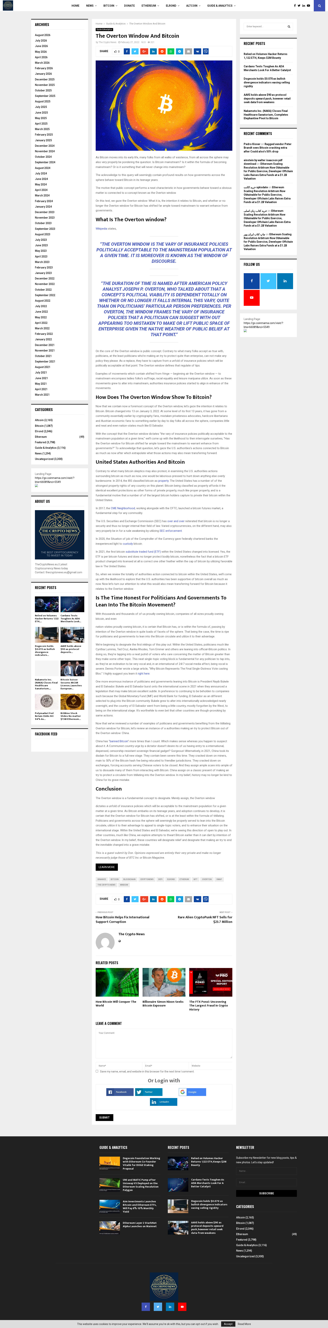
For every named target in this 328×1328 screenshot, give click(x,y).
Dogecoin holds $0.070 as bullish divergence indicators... (45, 650)
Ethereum (149, 5)
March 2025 (42, 129)
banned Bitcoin (119, 741)
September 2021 (45, 361)
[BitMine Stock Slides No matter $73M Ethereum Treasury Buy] (72, 702)
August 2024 (42, 167)
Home (75, 5)
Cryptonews (147, 879)
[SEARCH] (289, 26)
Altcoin (191, 5)
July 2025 (41, 106)
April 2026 (41, 57)
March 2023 (42, 262)
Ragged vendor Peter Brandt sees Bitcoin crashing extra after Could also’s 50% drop (268, 148)
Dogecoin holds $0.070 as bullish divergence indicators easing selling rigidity (267, 82)
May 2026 (41, 51)
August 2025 (42, 101)
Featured (40, 442)
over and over (175, 521)
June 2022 (41, 311)
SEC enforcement (170, 531)
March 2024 (42, 195)
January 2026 (43, 73)
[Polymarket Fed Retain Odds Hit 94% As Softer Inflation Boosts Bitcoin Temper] (47, 702)
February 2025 (44, 134)
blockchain (129, 879)
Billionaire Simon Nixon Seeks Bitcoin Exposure (163, 1003)
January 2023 (43, 273)
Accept (228, 1324)
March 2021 (42, 394)
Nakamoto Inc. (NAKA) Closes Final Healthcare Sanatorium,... (46, 684)
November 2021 (45, 350)
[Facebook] (296, 5)
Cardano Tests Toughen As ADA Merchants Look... (71, 618)
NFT (195, 879)
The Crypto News (107, 42)
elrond (171, 879)
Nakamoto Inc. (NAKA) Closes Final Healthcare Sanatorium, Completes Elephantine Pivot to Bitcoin (266, 114)
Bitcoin (108, 5)
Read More (244, 1324)
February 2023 (44, 267)
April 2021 (41, 389)
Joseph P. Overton (143, 289)
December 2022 (44, 278)
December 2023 (44, 212)
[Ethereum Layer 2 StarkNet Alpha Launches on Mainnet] (109, 1228)
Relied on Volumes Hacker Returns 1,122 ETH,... (46, 618)
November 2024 (45, 151)
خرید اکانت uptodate (256, 187)
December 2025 (44, 79)
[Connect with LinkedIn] (163, 1104)
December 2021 (44, 345)
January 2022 (43, 339)
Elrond (171, 5)
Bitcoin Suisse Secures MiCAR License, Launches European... (71, 684)
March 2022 (42, 328)
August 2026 (42, 35)
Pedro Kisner (252, 144)
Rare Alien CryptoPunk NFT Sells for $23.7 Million (205, 920)
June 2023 (41, 245)
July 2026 (41, 40)
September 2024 (45, 162)
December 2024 (44, 145)
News (90, 5)
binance (102, 879)
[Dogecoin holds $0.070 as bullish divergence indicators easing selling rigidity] (47, 635)
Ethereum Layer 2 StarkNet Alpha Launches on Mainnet (140, 1224)
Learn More (107, 867)
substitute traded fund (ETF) (143, 551)
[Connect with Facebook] (120, 1095)
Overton (207, 879)
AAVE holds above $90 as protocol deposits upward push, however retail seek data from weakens (267, 98)
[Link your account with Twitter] (148, 1095)
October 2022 (43, 289)
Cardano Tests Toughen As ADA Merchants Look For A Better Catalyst (207, 1183)
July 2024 (41, 173)
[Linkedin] (304, 5)
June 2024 (41, 178)
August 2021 (42, 367)
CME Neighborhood (122, 508)
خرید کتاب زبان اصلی (255, 210)
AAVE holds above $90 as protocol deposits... (71, 649)
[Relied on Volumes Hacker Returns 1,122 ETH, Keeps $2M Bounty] (47, 604)
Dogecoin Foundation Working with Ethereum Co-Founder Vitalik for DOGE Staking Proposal (141, 1163)
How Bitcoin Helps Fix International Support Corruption (122, 920)
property (163, 480)
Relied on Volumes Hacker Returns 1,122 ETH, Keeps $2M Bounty (208, 1161)
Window (124, 885)
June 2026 (41, 46)
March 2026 (42, 62)
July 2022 (41, 306)
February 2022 (44, 333)
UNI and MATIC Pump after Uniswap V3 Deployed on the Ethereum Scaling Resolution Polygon (140, 1185)
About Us (42, 501)
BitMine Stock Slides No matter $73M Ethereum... (71, 716)
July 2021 (41, 372)
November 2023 (45, 217)
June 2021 (41, 378)
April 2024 (41, 189)
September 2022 (45, 295)
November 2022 (45, 284)
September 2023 (45, 228)
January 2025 (43, 140)
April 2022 (41, 322)
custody (127, 543)
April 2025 (41, 123)
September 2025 (45, 95)
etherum (184, 879)
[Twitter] (300, 5)
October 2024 (43, 156)
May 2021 (41, 383)
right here (143, 673)
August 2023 (42, 234)
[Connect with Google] (192, 1095)
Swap (219, 879)
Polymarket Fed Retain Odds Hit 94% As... (44, 716)
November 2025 (45, 84)
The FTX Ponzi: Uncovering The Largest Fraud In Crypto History (208, 1005)
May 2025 (41, 118)
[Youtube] (309, 5)
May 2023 (41, 250)
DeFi (160, 879)
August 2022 (42, 300)
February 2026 (44, 68)
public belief (207, 329)
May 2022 (41, 317)
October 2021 (43, 356)
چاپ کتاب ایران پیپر (254, 234)
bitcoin (115, 879)
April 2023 (41, 256)
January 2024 (43, 206)
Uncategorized (44, 458)
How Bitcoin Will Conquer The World (116, 1003)
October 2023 (43, 223)
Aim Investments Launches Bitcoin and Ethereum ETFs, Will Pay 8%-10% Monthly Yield (139, 1206)
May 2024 (41, 184)
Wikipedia (101, 228)
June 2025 (41, 112)
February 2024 (44, 201)
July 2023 (41, 239)
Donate (129, 5)
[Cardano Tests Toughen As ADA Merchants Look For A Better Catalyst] (72, 604)
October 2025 (43, 90)
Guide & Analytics (220, 5)
